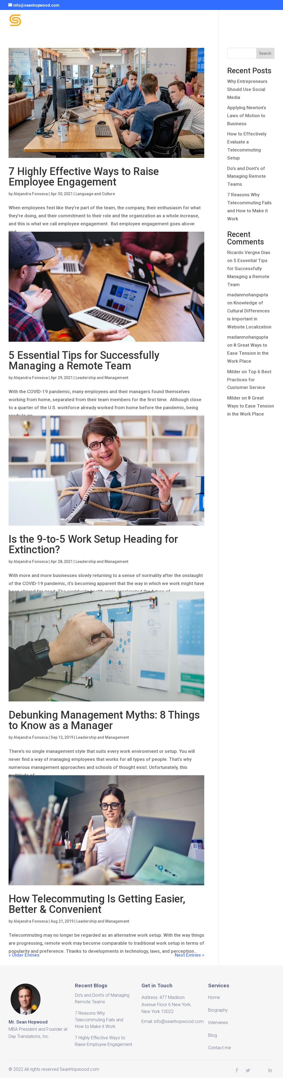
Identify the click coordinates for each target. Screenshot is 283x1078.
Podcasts (181, 21)
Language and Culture (95, 194)
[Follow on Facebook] (236, 1070)
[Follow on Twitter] (247, 1070)
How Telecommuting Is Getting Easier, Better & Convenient (97, 904)
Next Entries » (189, 955)
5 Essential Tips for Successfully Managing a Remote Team (84, 360)
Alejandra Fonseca (31, 194)
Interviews (150, 21)
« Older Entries (24, 955)
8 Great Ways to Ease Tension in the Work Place (248, 353)
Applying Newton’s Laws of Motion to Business (246, 115)
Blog (206, 21)
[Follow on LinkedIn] (270, 1070)
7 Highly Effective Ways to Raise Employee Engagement (84, 176)
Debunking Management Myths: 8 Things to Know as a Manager (104, 720)
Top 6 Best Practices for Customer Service (249, 379)
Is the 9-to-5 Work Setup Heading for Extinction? (93, 544)
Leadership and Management (101, 377)
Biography (119, 21)
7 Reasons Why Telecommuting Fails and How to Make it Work (99, 1020)
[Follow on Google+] (259, 1070)
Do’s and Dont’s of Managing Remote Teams (246, 176)
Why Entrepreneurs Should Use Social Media (247, 89)
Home (91, 21)
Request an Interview (243, 21)
